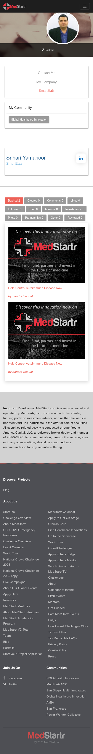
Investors (9, 600)
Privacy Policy (57, 644)
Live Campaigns (14, 582)
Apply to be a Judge (61, 554)
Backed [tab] (14, 200)
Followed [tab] (14, 209)
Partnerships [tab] (34, 217)
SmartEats (46, 90)
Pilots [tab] (13, 217)
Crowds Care (57, 524)
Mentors (53, 602)
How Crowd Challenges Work (68, 626)
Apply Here (10, 594)
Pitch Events (56, 595)
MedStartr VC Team (16, 629)
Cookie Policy (57, 650)
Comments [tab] (55, 200)
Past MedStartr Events (63, 614)
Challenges (56, 577)
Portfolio (8, 647)
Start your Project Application (23, 654)
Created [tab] (33, 200)
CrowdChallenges (60, 548)
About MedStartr (14, 524)
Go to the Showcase (62, 536)
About (52, 583)
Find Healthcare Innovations (67, 530)
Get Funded (56, 608)
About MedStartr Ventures (21, 612)
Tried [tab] (33, 209)
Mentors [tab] (51, 209)
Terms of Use (57, 632)
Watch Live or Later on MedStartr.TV (63, 569)
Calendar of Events (61, 589)
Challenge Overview (17, 518)
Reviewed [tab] (75, 217)
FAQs (52, 620)
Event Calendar (13, 547)
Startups (9, 511)
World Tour (10, 553)
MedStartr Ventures (16, 606)
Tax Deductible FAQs (62, 638)
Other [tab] (55, 217)
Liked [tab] (75, 200)
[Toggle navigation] (85, 6)
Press (52, 656)
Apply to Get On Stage (63, 518)
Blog (6, 490)
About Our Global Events (20, 588)
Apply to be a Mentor (62, 560)
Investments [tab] (74, 209)
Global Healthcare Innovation (29, 119)
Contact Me (46, 73)
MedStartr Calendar (61, 511)
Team (7, 635)
